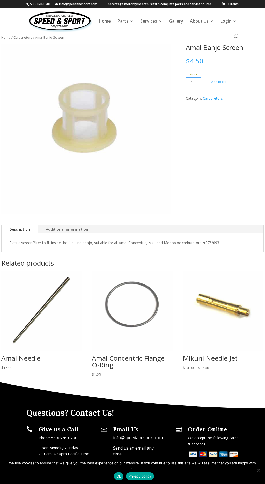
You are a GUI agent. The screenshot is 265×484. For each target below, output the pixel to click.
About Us (199, 21)
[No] (258, 470)
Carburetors (22, 37)
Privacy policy (140, 476)
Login (225, 21)
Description (19, 229)
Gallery (176, 21)
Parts (122, 21)
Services (148, 21)
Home (105, 21)
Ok (118, 476)
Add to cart (219, 82)
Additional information (67, 229)
